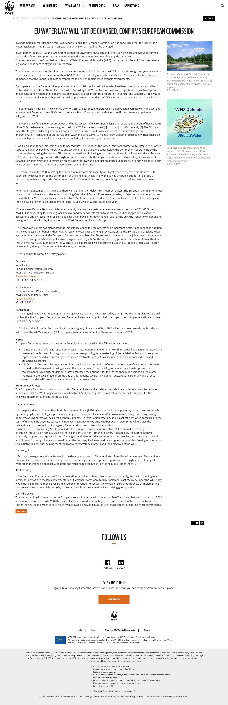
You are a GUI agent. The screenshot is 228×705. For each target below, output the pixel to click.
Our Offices (50, 5)
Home (16, 18)
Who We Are (27, 5)
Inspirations (131, 5)
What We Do (72, 5)
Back (210, 18)
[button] (38, 5)
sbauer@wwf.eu (25, 298)
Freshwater (43, 18)
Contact (94, 630)
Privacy (147, 630)
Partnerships (97, 5)
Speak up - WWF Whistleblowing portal (120, 630)
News (116, 5)
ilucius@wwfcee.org (27, 276)
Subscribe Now (114, 599)
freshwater (21, 511)
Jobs (80, 630)
